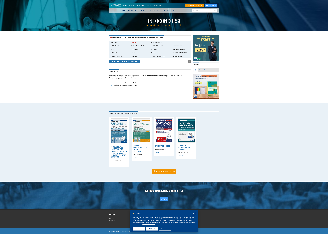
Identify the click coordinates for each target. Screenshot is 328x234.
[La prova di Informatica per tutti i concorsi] (186, 130)
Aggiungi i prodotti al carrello (165, 171)
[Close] (193, 213)
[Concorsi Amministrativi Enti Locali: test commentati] (141, 130)
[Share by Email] (189, 62)
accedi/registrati (211, 5)
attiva (164, 199)
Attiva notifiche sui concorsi (194, 5)
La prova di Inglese (162, 146)
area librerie (158, 5)
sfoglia (113, 163)
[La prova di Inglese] (164, 130)
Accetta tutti (139, 228)
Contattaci (112, 220)
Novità (143, 10)
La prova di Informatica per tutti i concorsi (186, 147)
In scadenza (154, 10)
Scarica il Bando (203, 70)
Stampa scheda (134, 61)
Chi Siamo (111, 218)
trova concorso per (129, 10)
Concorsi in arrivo (169, 10)
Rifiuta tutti (152, 228)
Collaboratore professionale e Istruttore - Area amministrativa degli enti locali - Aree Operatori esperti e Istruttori (119, 151)
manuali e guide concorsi (144, 5)
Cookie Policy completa (148, 223)
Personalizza (164, 228)
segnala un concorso (129, 5)
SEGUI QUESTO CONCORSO (119, 61)
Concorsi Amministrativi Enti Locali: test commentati (140, 148)
